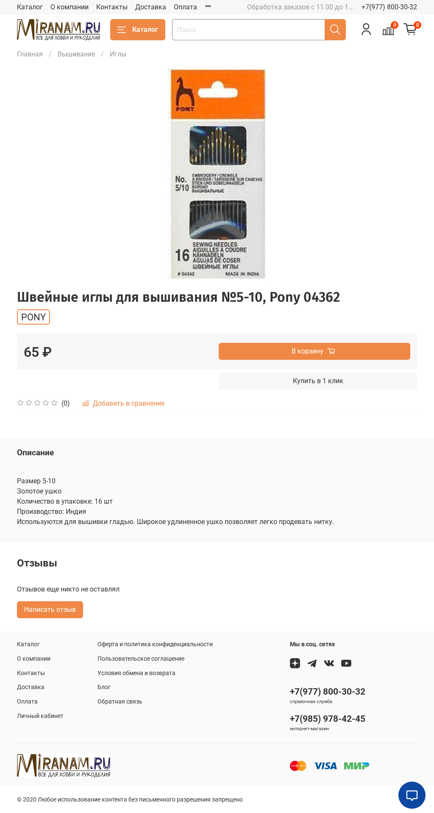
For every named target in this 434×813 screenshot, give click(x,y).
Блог (104, 687)
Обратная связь (119, 701)
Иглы (118, 54)
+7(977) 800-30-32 (389, 7)
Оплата (185, 7)
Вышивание (76, 54)
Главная (30, 54)
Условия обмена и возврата (136, 673)
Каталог (30, 7)
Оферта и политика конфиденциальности (155, 644)
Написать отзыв (50, 610)
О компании (69, 7)
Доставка (150, 7)
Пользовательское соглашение (140, 658)
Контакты (112, 7)
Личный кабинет (40, 716)
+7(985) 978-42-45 (327, 719)
